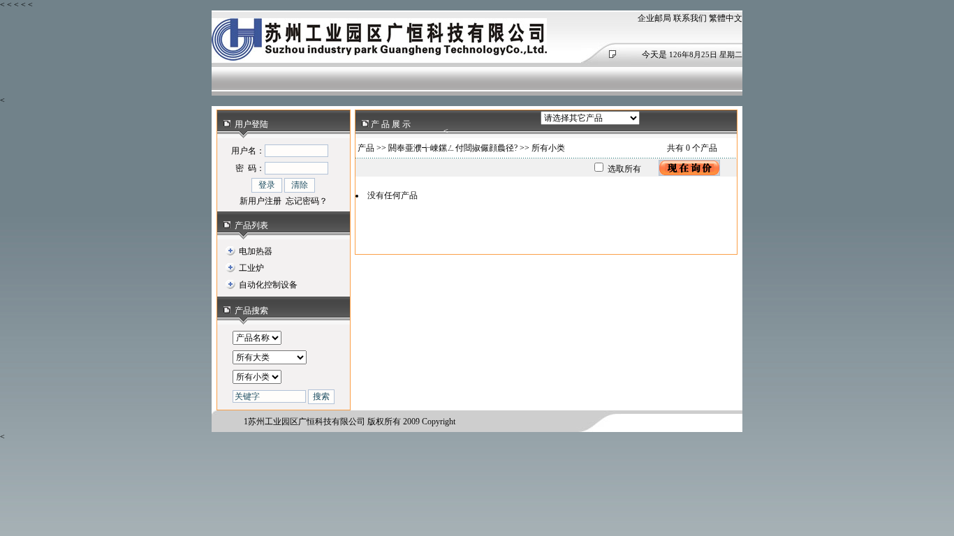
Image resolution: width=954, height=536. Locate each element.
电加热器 (255, 251)
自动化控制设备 (268, 285)
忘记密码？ (307, 201)
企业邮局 (654, 18)
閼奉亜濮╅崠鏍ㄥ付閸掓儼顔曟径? (453, 148)
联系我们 (690, 18)
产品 (366, 148)
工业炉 (251, 268)
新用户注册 (260, 201)
